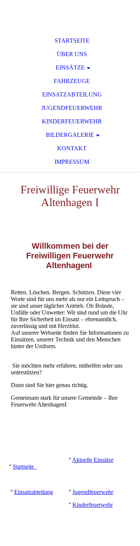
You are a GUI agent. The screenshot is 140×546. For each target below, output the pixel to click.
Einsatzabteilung (72, 94)
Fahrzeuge (72, 81)
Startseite (72, 40)
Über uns (72, 54)
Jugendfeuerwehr (71, 108)
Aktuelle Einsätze (92, 460)
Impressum (72, 162)
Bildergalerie (70, 135)
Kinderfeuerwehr (72, 121)
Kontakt (72, 148)
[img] (70, 15)
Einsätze (70, 67)
